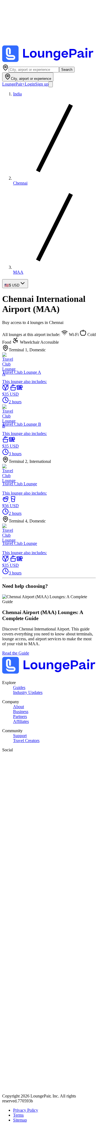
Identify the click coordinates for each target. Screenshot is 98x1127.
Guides (19, 687)
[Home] (49, 61)
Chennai (20, 183)
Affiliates (21, 721)
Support (20, 735)
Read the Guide (15, 653)
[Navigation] (50, 84)
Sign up (41, 84)
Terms (18, 1115)
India (17, 94)
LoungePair (13, 84)
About (18, 706)
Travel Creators (26, 740)
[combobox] (34, 69)
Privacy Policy (25, 1110)
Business (20, 711)
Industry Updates (27, 692)
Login (30, 84)
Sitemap (20, 1120)
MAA (18, 272)
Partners (20, 716)
